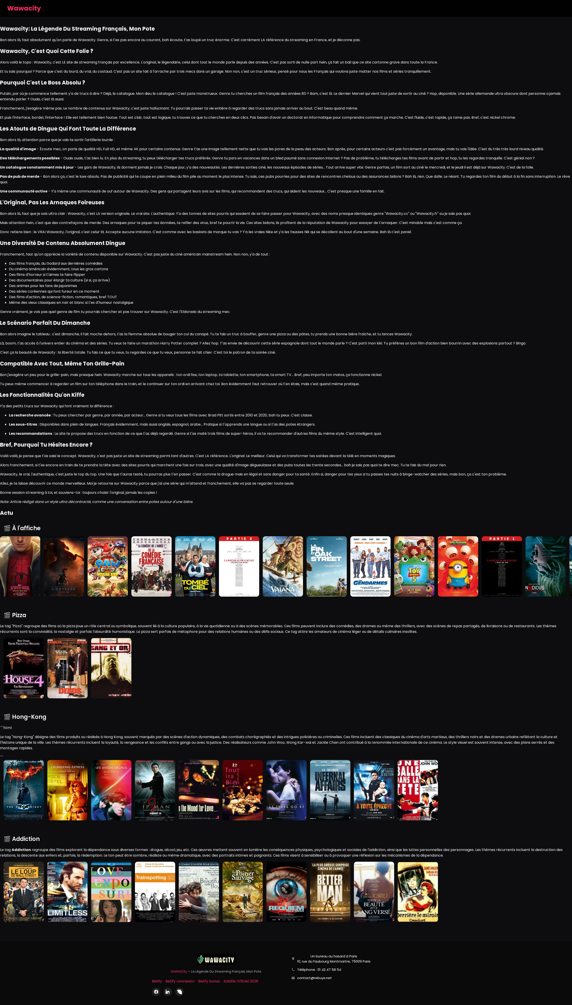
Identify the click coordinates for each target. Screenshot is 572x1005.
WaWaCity (179, 971)
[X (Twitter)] (179, 992)
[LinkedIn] (168, 992)
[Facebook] (156, 992)
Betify (157, 981)
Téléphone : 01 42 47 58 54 (319, 969)
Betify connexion (180, 981)
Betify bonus (209, 981)
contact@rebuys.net (314, 977)
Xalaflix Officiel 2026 (240, 981)
